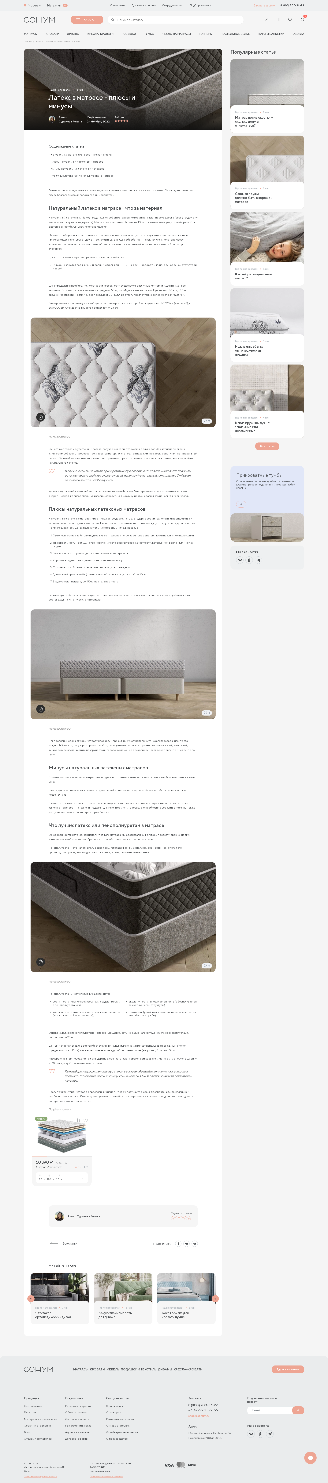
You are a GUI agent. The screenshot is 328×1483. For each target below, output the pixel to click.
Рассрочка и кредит (78, 1406)
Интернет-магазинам (120, 1419)
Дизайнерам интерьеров (122, 1432)
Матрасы (80, 1369)
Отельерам (113, 1412)
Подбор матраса (200, 5)
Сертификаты (33, 1406)
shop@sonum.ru (199, 1416)
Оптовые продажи (118, 1425)
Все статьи (70, 1243)
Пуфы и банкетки (271, 33)
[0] (302, 20)
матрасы (31, 33)
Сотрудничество (172, 5)
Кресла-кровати (100, 33)
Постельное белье (235, 33)
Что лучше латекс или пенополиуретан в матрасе (82, 175)
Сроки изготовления (37, 1425)
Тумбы (149, 33)
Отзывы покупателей (38, 1438)
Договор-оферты (76, 1438)
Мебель (112, 1369)
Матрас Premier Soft (49, 1167)
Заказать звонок (264, 5)
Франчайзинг (114, 1406)
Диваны (73, 33)
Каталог (90, 19)
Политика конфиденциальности (40, 1476)
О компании (117, 5)
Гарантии (30, 1412)
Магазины (54, 5)
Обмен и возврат (76, 1412)
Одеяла (298, 33)
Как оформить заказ (78, 1425)
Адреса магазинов (288, 1369)
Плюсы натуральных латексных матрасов (77, 161)
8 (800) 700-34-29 (292, 5)
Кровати (52, 33)
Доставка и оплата (144, 5)
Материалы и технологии (40, 1419)
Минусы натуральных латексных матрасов (77, 168)
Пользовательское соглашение (106, 1476)
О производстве (117, 1438)
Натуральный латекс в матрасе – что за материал (82, 154)
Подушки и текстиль (139, 1369)
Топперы (206, 33)
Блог (27, 1432)
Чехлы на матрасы (176, 33)
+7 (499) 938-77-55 (203, 1410)
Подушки (128, 33)
